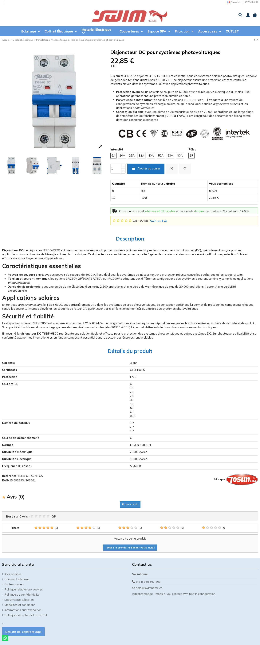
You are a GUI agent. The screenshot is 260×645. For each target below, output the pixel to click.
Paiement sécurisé (16, 579)
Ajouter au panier (148, 168)
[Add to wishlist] (185, 169)
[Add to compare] (172, 169)
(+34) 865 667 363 (148, 581)
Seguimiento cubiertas (19, 599)
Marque (219, 479)
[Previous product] (255, 40)
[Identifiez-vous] (248, 15)
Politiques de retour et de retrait (25, 615)
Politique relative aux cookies (23, 589)
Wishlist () (252, 2)
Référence (9, 476)
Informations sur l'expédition (22, 610)
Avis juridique (13, 574)
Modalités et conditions (19, 605)
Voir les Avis (158, 221)
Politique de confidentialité (22, 594)
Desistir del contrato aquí (23, 632)
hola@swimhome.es (149, 588)
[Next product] (257, 40)
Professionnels (14, 584)
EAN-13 (7, 480)
